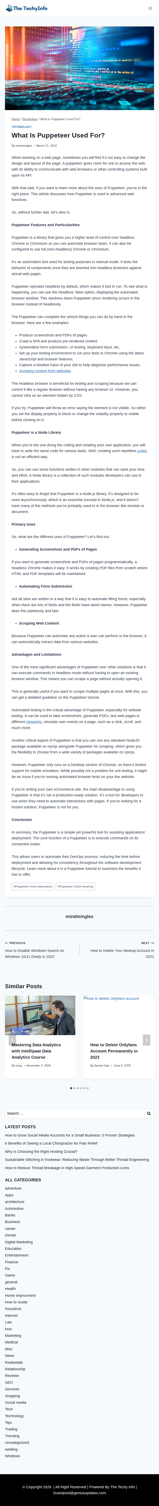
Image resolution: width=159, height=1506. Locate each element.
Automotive (14, 1209)
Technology (22, 127)
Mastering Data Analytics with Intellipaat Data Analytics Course (36, 1051)
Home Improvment (20, 1295)
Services (12, 1389)
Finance (11, 1262)
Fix (7, 1269)
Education (13, 1249)
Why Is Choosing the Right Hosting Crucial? (41, 1152)
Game (10, 1275)
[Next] (146, 1040)
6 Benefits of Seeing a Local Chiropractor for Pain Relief (51, 1143)
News (9, 1356)
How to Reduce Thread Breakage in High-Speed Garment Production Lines (67, 1168)
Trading (11, 1429)
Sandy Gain (102, 1065)
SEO (9, 1382)
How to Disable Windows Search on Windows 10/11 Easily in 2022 (34, 950)
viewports (34, 722)
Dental (10, 1235)
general (11, 1282)
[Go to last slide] (12, 1040)
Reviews (12, 1376)
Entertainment (16, 1255)
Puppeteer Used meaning (75, 886)
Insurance (13, 1309)
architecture (14, 1202)
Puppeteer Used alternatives (33, 886)
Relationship (15, 1369)
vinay (19, 1065)
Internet (11, 1316)
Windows (12, 1456)
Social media (15, 1402)
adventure (13, 1188)
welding (11, 1449)
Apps (9, 1195)
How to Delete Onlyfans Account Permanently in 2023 (114, 1051)
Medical (11, 1342)
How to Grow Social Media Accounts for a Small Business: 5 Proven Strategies (70, 1135)
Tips (8, 1422)
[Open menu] (150, 8)
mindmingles (24, 145)
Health (10, 1289)
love (8, 1329)
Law (8, 1322)
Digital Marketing (19, 1242)
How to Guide (16, 1302)
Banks (10, 1215)
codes (141, 451)
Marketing (13, 1336)
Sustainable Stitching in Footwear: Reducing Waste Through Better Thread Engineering (77, 1160)
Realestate (14, 1362)
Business (12, 1222)
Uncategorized (17, 1443)
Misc (9, 1349)
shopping (12, 1396)
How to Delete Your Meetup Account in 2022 (122, 950)
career (10, 1229)
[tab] (71, 1088)
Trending (12, 1436)
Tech (9, 1409)
